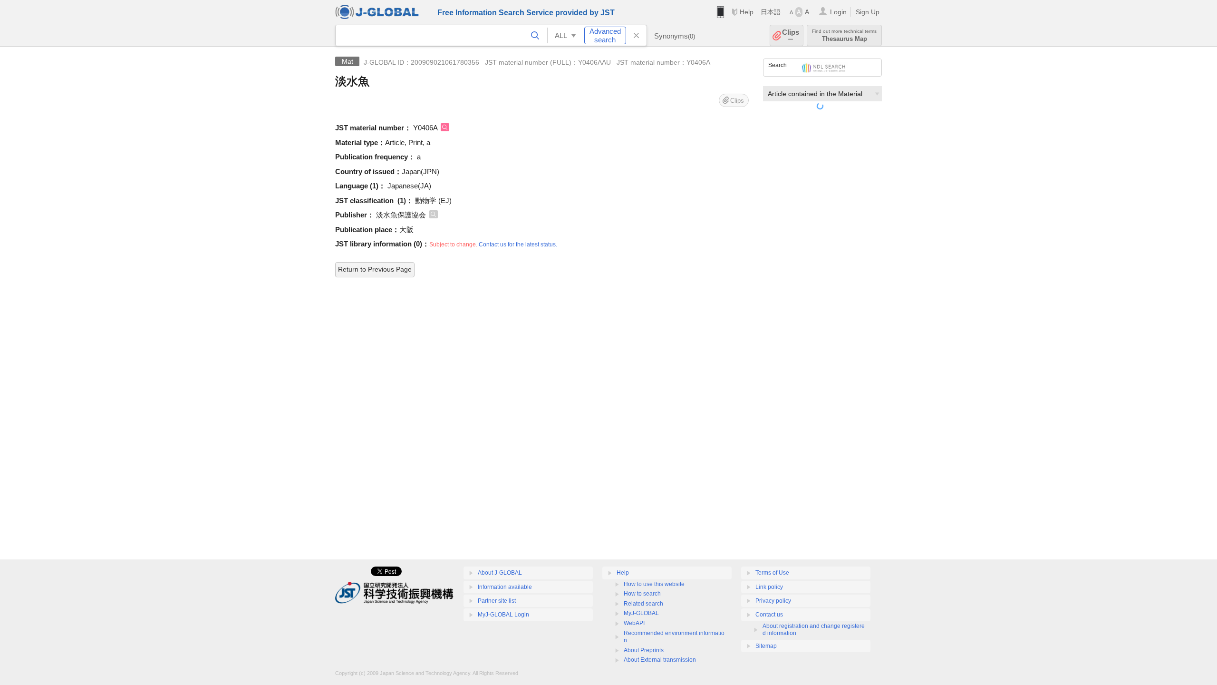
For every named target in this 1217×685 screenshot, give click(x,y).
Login (838, 12)
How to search (642, 593)
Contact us (769, 614)
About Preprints (644, 650)
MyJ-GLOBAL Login (503, 614)
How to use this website (654, 584)
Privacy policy (773, 600)
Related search (643, 603)
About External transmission (660, 659)
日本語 (771, 12)
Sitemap (766, 646)
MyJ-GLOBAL (641, 613)
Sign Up (867, 12)
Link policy (769, 587)
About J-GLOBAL (500, 572)
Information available (505, 587)
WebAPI (634, 623)
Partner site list (497, 600)
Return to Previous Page (375, 269)
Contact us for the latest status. (518, 244)
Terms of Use (772, 572)
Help (746, 12)
